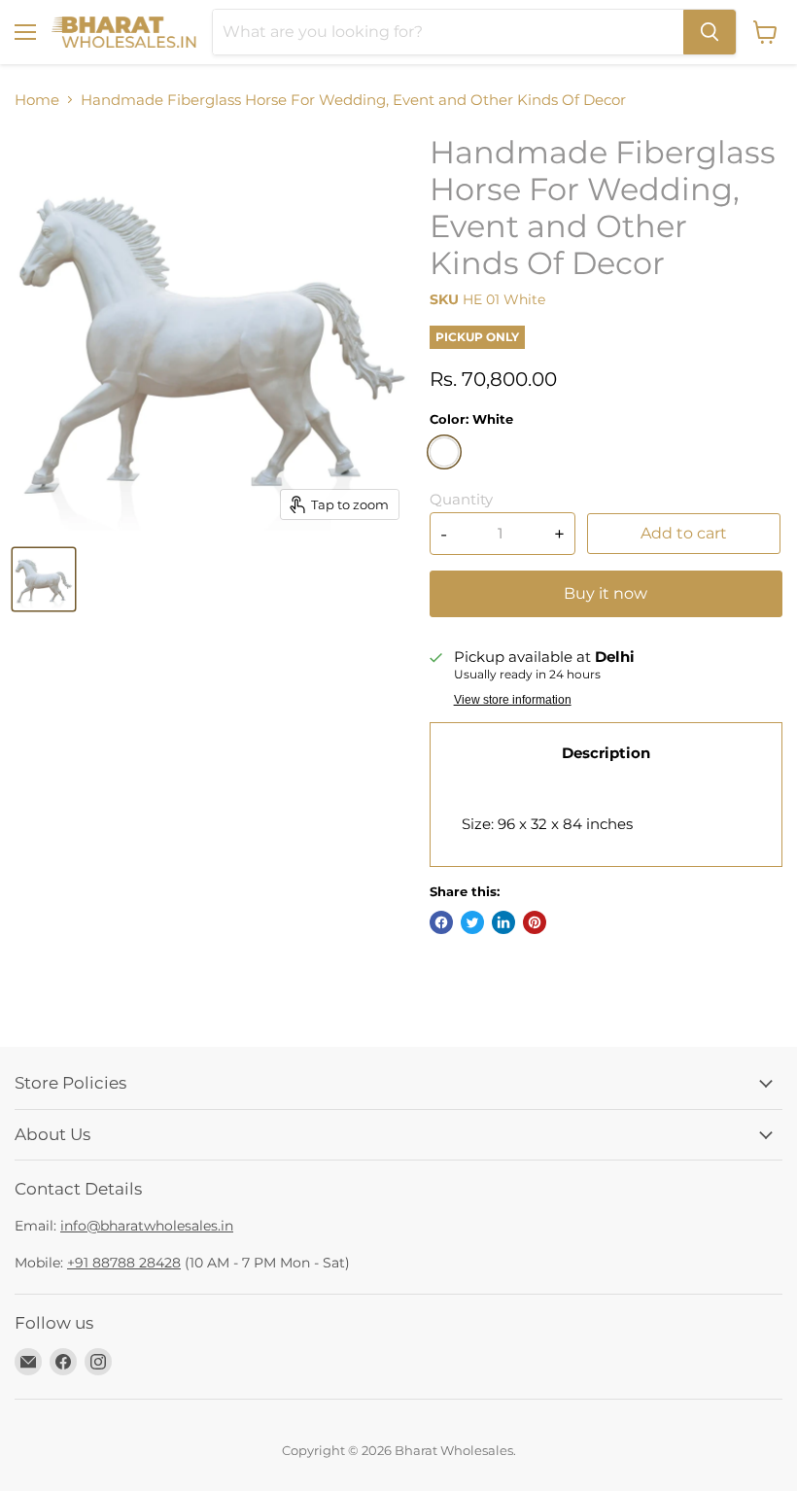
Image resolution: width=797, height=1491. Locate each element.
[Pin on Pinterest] (534, 922)
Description (606, 753)
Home (37, 99)
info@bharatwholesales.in (146, 1225)
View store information (513, 700)
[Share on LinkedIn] (503, 922)
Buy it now (605, 593)
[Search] (709, 32)
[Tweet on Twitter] (472, 922)
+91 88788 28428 (124, 1262)
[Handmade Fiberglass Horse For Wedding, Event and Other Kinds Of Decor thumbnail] (44, 579)
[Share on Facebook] (441, 922)
